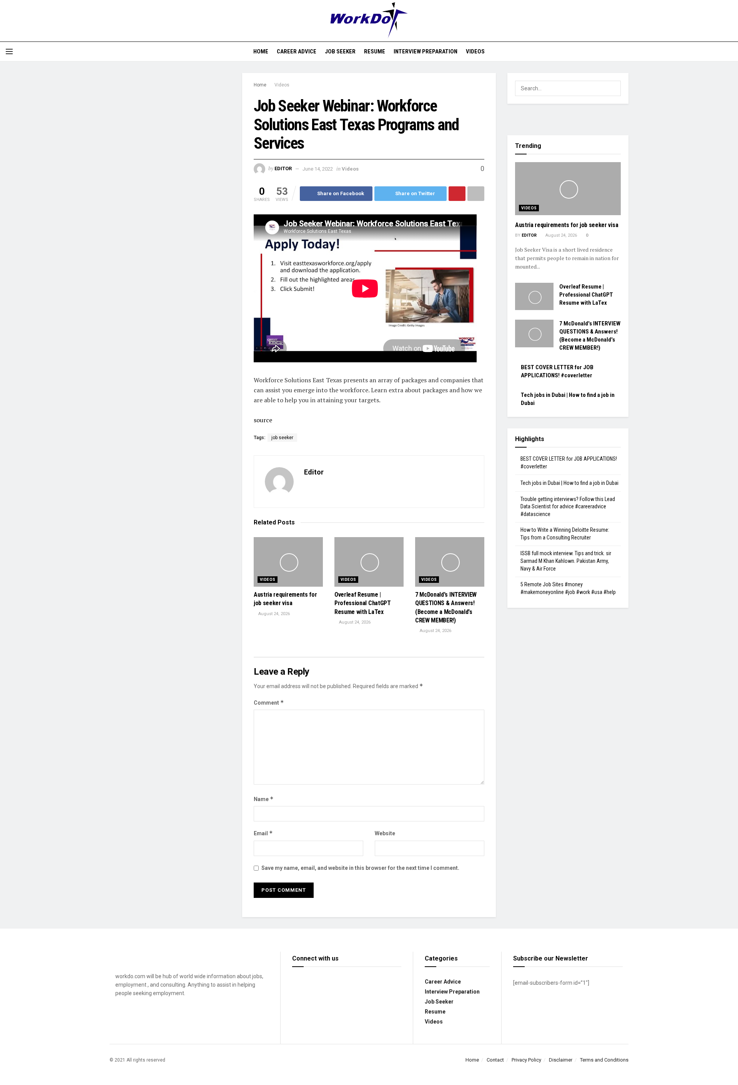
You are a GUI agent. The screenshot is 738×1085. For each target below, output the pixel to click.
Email (263, 833)
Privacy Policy (526, 1060)
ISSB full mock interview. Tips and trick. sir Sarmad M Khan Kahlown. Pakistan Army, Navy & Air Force (565, 560)
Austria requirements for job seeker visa (566, 225)
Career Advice (296, 51)
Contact (495, 1060)
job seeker (282, 437)
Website (385, 833)
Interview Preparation (425, 51)
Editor (283, 169)
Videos (475, 51)
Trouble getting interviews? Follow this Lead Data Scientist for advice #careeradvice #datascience (567, 506)
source (263, 420)
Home (260, 51)
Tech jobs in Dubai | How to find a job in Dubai (569, 483)
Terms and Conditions (604, 1060)
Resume (374, 51)
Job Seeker (340, 51)
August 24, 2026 (273, 613)
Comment (269, 702)
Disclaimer (560, 1060)
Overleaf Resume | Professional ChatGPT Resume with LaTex (362, 603)
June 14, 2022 (318, 169)
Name (264, 799)
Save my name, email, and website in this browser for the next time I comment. (360, 868)
